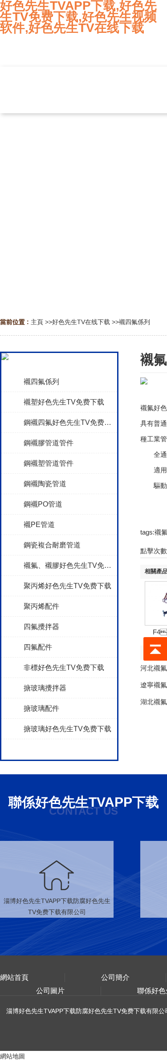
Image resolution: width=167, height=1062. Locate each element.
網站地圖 (12, 1056)
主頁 (37, 321)
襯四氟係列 (134, 321)
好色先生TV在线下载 (81, 321)
